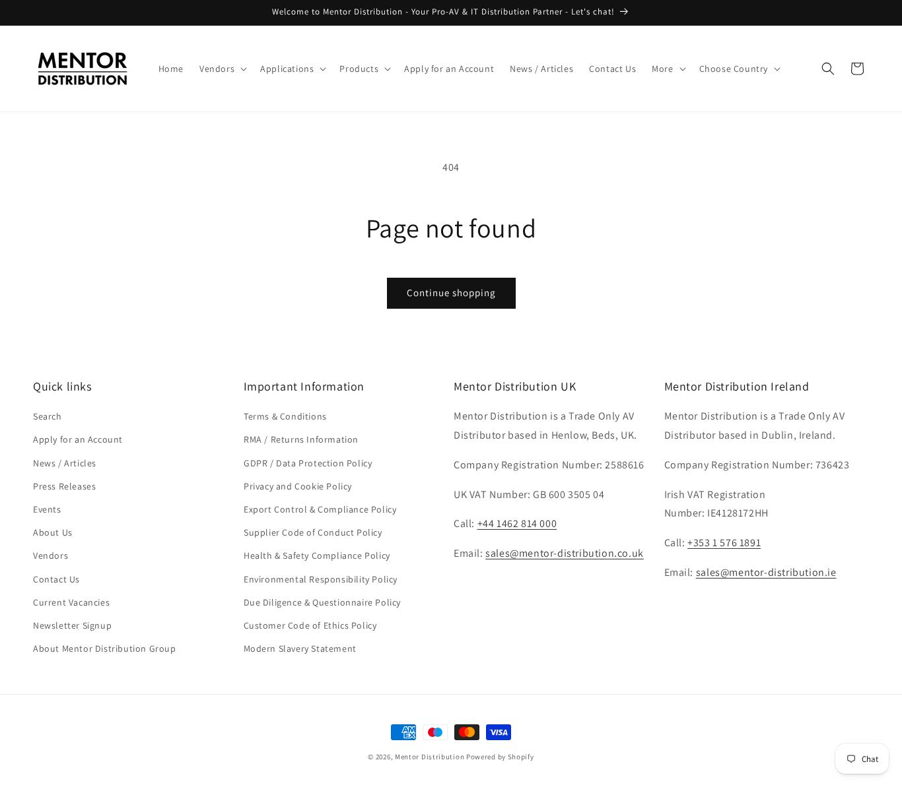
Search (47, 417)
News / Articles (64, 463)
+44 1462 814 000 (517, 524)
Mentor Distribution (429, 756)
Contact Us (56, 579)
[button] (221, 68)
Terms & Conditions (285, 417)
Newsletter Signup (72, 625)
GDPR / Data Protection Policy (308, 463)
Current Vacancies (71, 602)
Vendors (50, 556)
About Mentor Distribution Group (104, 648)
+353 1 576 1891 (724, 543)
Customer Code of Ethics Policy (310, 625)
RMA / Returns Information (301, 440)
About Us (53, 532)
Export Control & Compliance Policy (320, 509)
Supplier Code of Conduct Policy (313, 532)
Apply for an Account (78, 440)
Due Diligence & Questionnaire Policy (322, 602)
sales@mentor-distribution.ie (766, 572)
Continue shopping (451, 292)
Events (47, 509)
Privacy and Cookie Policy (298, 486)
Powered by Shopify (500, 756)
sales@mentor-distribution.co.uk (564, 554)
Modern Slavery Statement (300, 648)
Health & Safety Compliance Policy (317, 556)
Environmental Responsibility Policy (321, 579)
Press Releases (64, 486)
